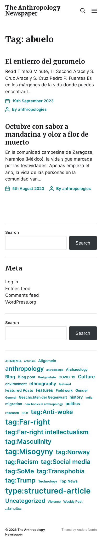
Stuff (25, 413)
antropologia (54, 370)
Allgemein (47, 360)
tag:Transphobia (60, 471)
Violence (54, 501)
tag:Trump (20, 480)
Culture (86, 376)
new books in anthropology (44, 404)
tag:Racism (21, 461)
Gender (81, 390)
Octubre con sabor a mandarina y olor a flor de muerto (46, 134)
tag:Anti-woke (52, 412)
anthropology (24, 368)
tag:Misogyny (29, 451)
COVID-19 (67, 377)
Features (44, 390)
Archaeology (77, 369)
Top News (69, 481)
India (89, 397)
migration (13, 404)
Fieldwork (64, 390)
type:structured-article (47, 490)
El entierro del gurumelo (45, 61)
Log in (11, 281)
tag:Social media (65, 461)
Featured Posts (19, 390)
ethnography (42, 383)
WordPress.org (20, 302)
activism (30, 361)
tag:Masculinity (28, 441)
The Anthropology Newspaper (32, 10)
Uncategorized (25, 500)
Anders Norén (87, 530)
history (76, 397)
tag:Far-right (27, 421)
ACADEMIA (13, 361)
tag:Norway (73, 452)
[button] (82, 10)
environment (16, 384)
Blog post (27, 377)
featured (65, 384)
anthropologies (32, 109)
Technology (47, 481)
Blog (10, 376)
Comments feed (22, 295)
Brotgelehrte (47, 377)
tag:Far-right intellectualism (46, 432)
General (10, 397)
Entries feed (18, 288)
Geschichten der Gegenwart (43, 397)
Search (12, 232)
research (12, 413)
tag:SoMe (19, 471)
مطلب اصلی (13, 508)
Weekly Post (73, 501)
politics (72, 403)
